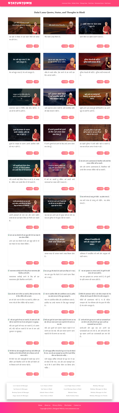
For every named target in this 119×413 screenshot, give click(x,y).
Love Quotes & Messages (20, 385)
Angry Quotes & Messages (20, 395)
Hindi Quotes (108, 3)
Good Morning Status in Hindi (72, 389)
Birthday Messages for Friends (98, 395)
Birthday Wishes (75, 3)
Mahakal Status (72, 392)
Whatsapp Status (83, 3)
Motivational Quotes (99, 3)
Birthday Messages (98, 385)
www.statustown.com (72, 408)
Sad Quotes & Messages (20, 389)
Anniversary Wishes (66, 3)
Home (40, 405)
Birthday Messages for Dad (98, 392)
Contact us (77, 405)
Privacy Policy (57, 405)
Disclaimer (68, 405)
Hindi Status (91, 3)
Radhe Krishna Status (72, 395)
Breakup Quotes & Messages (20, 392)
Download (29, 46)
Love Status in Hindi (46, 385)
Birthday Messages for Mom (98, 389)
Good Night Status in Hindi (72, 385)
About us (47, 405)
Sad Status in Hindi (46, 389)
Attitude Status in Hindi (46, 392)
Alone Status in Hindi (46, 395)
